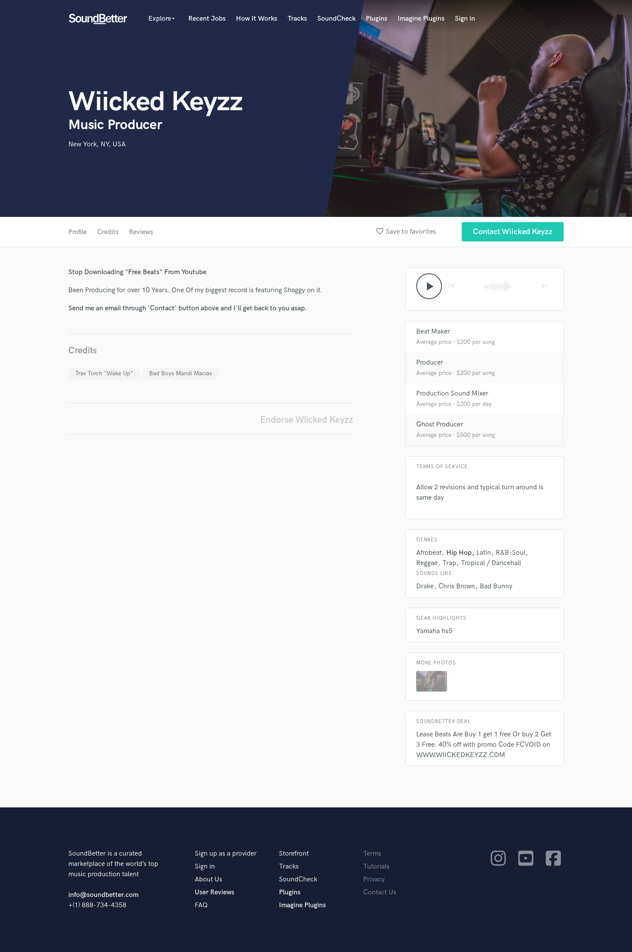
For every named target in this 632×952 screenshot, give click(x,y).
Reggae (427, 563)
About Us (208, 879)
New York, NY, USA (97, 144)
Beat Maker (433, 332)
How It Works (256, 19)
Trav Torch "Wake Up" (104, 373)
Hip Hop (459, 553)
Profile (77, 232)
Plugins (376, 19)
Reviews (141, 232)
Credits (108, 232)
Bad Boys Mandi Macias (180, 373)
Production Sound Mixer (452, 393)
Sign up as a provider (226, 854)
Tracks (297, 19)
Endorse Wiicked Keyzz (306, 419)
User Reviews (214, 892)
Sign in (465, 19)
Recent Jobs (207, 19)
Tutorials (376, 866)
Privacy (374, 879)
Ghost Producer (439, 424)
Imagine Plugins (421, 19)
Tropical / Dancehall (491, 563)
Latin (483, 553)
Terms (372, 854)
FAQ (201, 905)
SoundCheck (336, 19)
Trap (449, 563)
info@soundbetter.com (103, 895)
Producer (429, 363)
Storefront (294, 854)
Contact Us (379, 892)
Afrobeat (429, 553)
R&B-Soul (510, 553)
